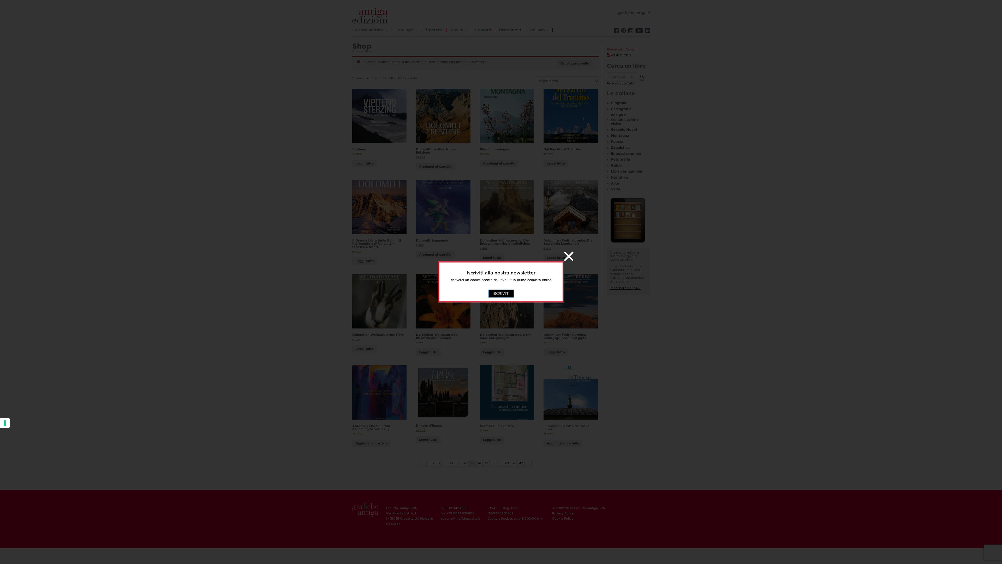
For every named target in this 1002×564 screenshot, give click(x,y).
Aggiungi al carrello (435, 166)
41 (514, 463)
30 (451, 463)
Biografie (619, 103)
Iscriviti (501, 294)
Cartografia (621, 109)
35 (486, 463)
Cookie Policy (562, 518)
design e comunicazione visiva (625, 119)
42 (521, 463)
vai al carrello (621, 55)
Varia (615, 189)
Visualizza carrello (574, 63)
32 (465, 463)
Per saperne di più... (625, 288)
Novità (457, 30)
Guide (616, 165)
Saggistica (620, 147)
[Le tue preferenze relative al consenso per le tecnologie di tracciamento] (5, 423)
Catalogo (405, 30)
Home (356, 51)
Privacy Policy (563, 513)
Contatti (483, 30)
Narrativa (619, 177)
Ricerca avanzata (620, 83)
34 (479, 463)
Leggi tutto (364, 163)
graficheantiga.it (634, 12)
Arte (615, 183)
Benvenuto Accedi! (622, 49)
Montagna (620, 135)
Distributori (510, 30)
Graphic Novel (624, 129)
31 (458, 463)
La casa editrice (368, 30)
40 (507, 463)
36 (494, 463)
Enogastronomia (626, 153)
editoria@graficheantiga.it (460, 518)
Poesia (617, 141)
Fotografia (620, 159)
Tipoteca (434, 30)
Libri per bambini (626, 171)
